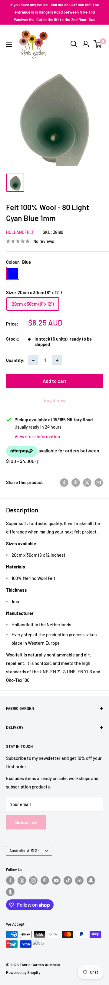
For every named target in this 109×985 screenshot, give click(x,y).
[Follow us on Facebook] (10, 880)
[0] (98, 44)
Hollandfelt (20, 232)
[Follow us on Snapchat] (91, 880)
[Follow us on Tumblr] (10, 892)
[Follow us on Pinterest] (45, 880)
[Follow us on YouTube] (56, 880)
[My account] (86, 44)
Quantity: (15, 360)
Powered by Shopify (23, 972)
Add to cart (54, 381)
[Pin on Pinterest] (75, 482)
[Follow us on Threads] (22, 880)
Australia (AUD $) (23, 850)
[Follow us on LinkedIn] (79, 880)
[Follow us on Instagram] (33, 880)
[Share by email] (98, 482)
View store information (37, 436)
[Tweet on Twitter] (87, 482)
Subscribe (26, 822)
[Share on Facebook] (64, 482)
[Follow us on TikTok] (68, 880)
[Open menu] (9, 44)
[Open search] (74, 44)
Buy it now (55, 400)
